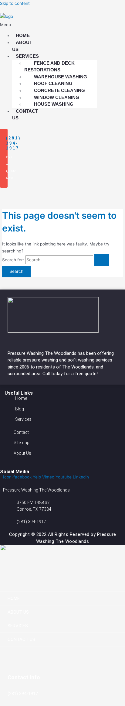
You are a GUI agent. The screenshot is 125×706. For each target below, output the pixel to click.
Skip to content (15, 3)
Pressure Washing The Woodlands (43, 353)
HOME (14, 598)
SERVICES (18, 626)
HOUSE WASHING (53, 104)
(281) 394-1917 (13, 143)
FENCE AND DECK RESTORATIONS (49, 66)
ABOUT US (22, 46)
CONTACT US (25, 114)
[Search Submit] (101, 260)
